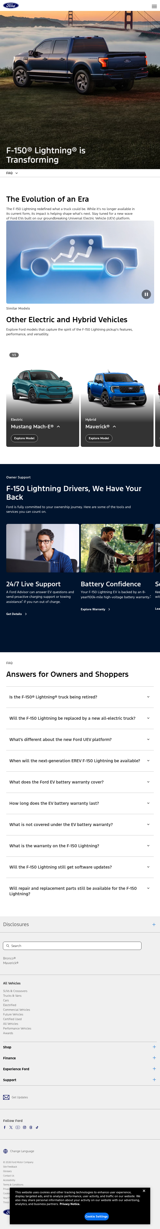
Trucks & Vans (12, 995)
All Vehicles (11, 983)
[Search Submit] (7, 945)
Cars (6, 1000)
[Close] (144, 1194)
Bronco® (9, 958)
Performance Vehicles (17, 1028)
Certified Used (12, 1019)
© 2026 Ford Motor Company (18, 1162)
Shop (7, 1047)
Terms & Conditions (13, 1184)
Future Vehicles (13, 1014)
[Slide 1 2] (78, 452)
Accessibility (9, 1180)
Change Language (22, 1151)
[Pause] (146, 294)
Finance (9, 1058)
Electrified (9, 1005)
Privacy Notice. (70, 1204)
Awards (8, 1033)
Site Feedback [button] (10, 1166)
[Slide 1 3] (81, 452)
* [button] (22, 601)
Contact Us (8, 1175)
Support (9, 1080)
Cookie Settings (96, 1216)
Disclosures (16, 924)
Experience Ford (16, 1069)
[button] (73, 452)
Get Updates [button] (20, 1097)
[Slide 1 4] (83, 640)
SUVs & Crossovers (15, 991)
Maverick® (11, 963)
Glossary (7, 1171)
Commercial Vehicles (16, 1010)
